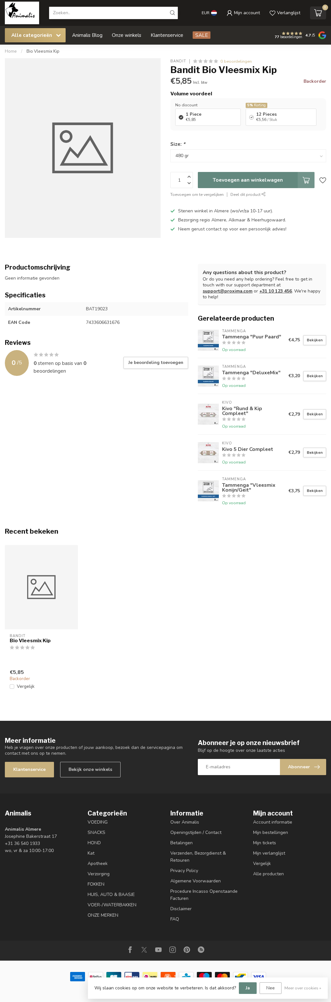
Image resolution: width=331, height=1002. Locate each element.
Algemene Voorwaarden (195, 881)
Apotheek (98, 863)
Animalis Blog (87, 35)
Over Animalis (184, 822)
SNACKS (96, 832)
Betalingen (181, 843)
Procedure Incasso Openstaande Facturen (204, 894)
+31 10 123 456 (275, 291)
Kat (91, 853)
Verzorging (99, 874)
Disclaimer (181, 909)
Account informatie (272, 822)
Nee (270, 988)
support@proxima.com (227, 291)
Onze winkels (126, 35)
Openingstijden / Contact (195, 832)
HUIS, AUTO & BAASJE (111, 894)
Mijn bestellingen (270, 832)
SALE (201, 35)
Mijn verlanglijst (269, 853)
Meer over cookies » (302, 988)
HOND (94, 843)
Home (11, 51)
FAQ (174, 919)
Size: (177, 144)
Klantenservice (167, 35)
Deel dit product (246, 194)
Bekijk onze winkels (90, 769)
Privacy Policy (184, 871)
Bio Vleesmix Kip (43, 51)
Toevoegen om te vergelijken (197, 194)
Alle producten (268, 874)
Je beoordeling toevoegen (155, 363)
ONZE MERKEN (103, 915)
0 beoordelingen (236, 61)
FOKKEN (96, 884)
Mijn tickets (264, 843)
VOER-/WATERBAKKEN (112, 905)
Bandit (178, 61)
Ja (248, 988)
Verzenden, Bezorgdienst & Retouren (198, 856)
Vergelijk (26, 686)
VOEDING (98, 822)
